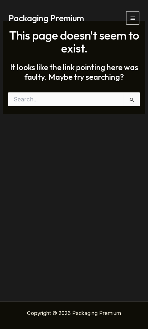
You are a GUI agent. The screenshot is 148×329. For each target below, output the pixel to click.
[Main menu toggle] (132, 17)
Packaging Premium (46, 18)
